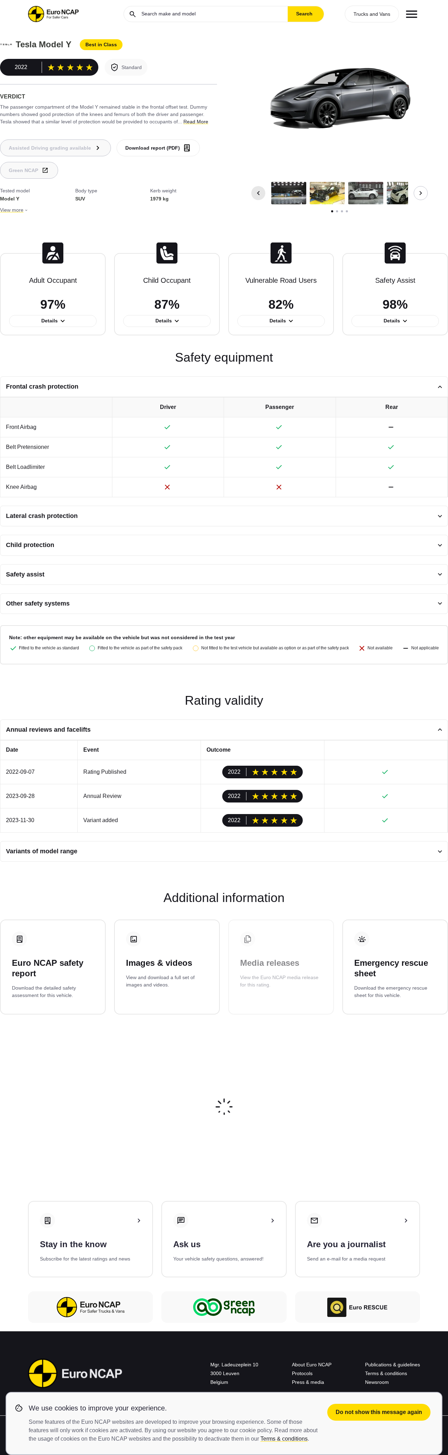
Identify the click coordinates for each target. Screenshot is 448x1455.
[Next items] (421, 193)
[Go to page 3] (342, 211)
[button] (289, 193)
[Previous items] (258, 193)
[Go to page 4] (347, 211)
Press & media (308, 1382)
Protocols (302, 1373)
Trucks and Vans (372, 14)
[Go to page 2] (337, 211)
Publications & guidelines (392, 1364)
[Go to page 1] (332, 211)
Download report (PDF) (152, 148)
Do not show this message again (379, 1412)
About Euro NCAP (311, 1364)
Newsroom (377, 1382)
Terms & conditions (386, 1373)
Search (304, 13)
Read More (195, 121)
